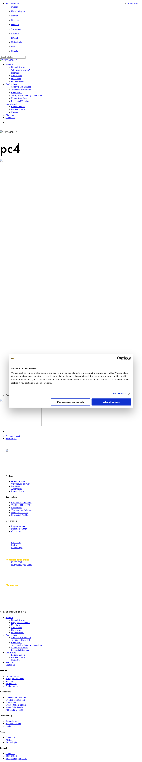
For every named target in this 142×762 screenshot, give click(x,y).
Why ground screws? (20, 484)
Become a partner (19, 529)
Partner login (16, 547)
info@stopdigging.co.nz (21, 564)
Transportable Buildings (21, 510)
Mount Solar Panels (19, 512)
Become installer (18, 657)
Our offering (11, 652)
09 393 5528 (16, 562)
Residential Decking (20, 515)
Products (9, 617)
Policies (14, 545)
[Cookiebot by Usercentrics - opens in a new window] (119, 358)
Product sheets (17, 491)
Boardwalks (16, 507)
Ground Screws (18, 481)
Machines (15, 486)
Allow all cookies (111, 402)
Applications (11, 635)
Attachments (16, 489)
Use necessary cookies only (70, 402)
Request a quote (18, 526)
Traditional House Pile (21, 505)
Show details (119, 393)
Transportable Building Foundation (26, 645)
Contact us (16, 531)
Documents (16, 630)
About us (10, 662)
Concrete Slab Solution (21, 502)
